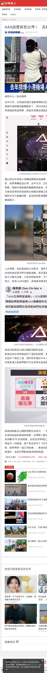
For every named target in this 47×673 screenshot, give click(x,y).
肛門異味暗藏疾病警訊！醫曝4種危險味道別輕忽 (20, 627)
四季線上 (5, 19)
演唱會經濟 (40, 461)
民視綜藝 (27, 9)
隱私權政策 (33, 665)
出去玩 (13, 14)
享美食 (4, 14)
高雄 (9, 461)
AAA (33, 461)
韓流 (19, 461)
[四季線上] (8, 3)
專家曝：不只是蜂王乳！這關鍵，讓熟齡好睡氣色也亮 (20, 598)
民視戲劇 (17, 9)
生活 (14, 461)
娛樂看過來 (6, 9)
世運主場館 (26, 461)
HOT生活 (12, 19)
